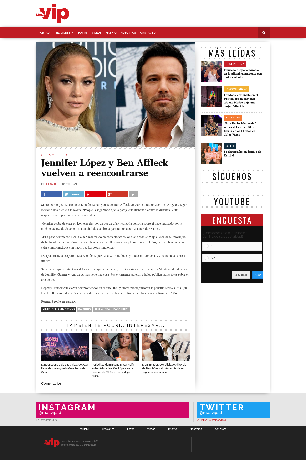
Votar (258, 274)
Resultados (240, 274)
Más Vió (111, 32)
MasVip (51, 183)
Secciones (63, 32)
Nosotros (128, 32)
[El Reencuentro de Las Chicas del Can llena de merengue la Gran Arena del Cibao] (65, 359)
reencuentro (120, 309)
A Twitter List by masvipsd (211, 420)
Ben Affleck (84, 309)
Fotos (83, 32)
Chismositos (56, 155)
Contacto (148, 32)
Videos (96, 32)
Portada (45, 32)
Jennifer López (102, 309)
